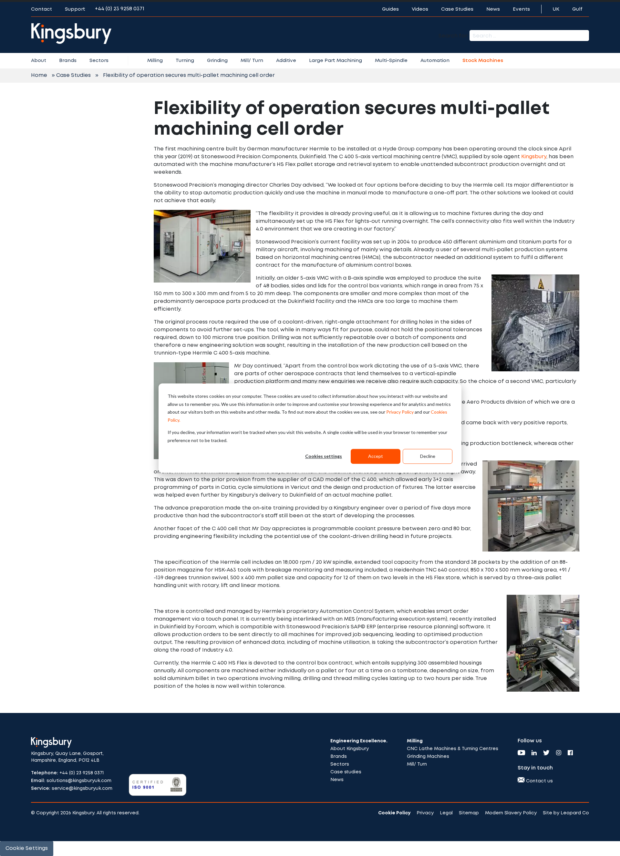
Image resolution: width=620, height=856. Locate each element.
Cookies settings (323, 456)
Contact (41, 9)
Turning (185, 60)
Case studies (345, 772)
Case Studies (457, 9)
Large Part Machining (335, 60)
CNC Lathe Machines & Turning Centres (452, 749)
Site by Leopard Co (566, 813)
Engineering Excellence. (359, 741)
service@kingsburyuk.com (82, 788)
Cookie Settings (26, 848)
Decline (427, 456)
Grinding (217, 60)
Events (521, 9)
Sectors (98, 60)
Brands (68, 60)
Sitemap (469, 813)
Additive (286, 60)
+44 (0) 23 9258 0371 (119, 8)
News (493, 9)
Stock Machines (482, 60)
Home (39, 75)
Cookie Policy (394, 813)
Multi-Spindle (391, 60)
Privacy (425, 813)
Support (75, 9)
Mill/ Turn (252, 60)
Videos (420, 9)
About (38, 60)
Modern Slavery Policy (511, 813)
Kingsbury (533, 156)
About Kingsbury (349, 749)
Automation (435, 60)
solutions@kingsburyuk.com (78, 781)
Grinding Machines (428, 756)
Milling (155, 60)
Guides (390, 9)
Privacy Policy (400, 412)
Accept (375, 456)
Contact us (539, 781)
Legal (446, 813)
